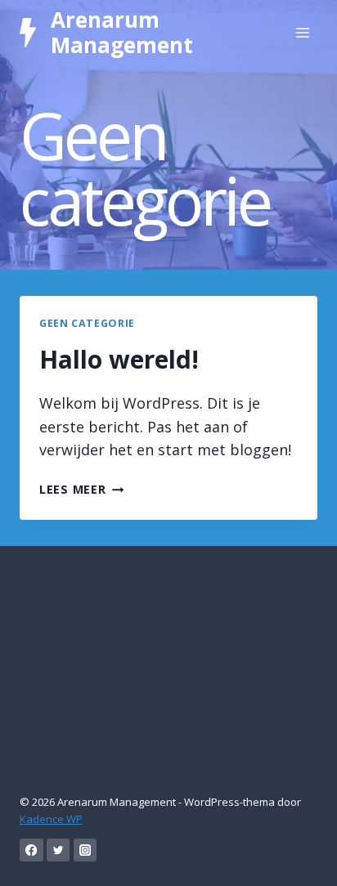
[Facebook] (31, 850)
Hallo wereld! (119, 359)
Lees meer (81, 489)
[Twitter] (58, 850)
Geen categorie (87, 323)
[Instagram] (85, 850)
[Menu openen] (302, 32)
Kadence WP (51, 819)
